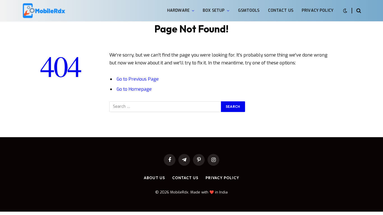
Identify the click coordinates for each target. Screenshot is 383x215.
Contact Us (280, 10)
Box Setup (214, 10)
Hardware (178, 10)
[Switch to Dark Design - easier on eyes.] (345, 10)
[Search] (358, 10)
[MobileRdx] (43, 11)
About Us (154, 178)
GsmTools (249, 10)
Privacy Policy (317, 10)
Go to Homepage (134, 89)
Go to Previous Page (138, 79)
